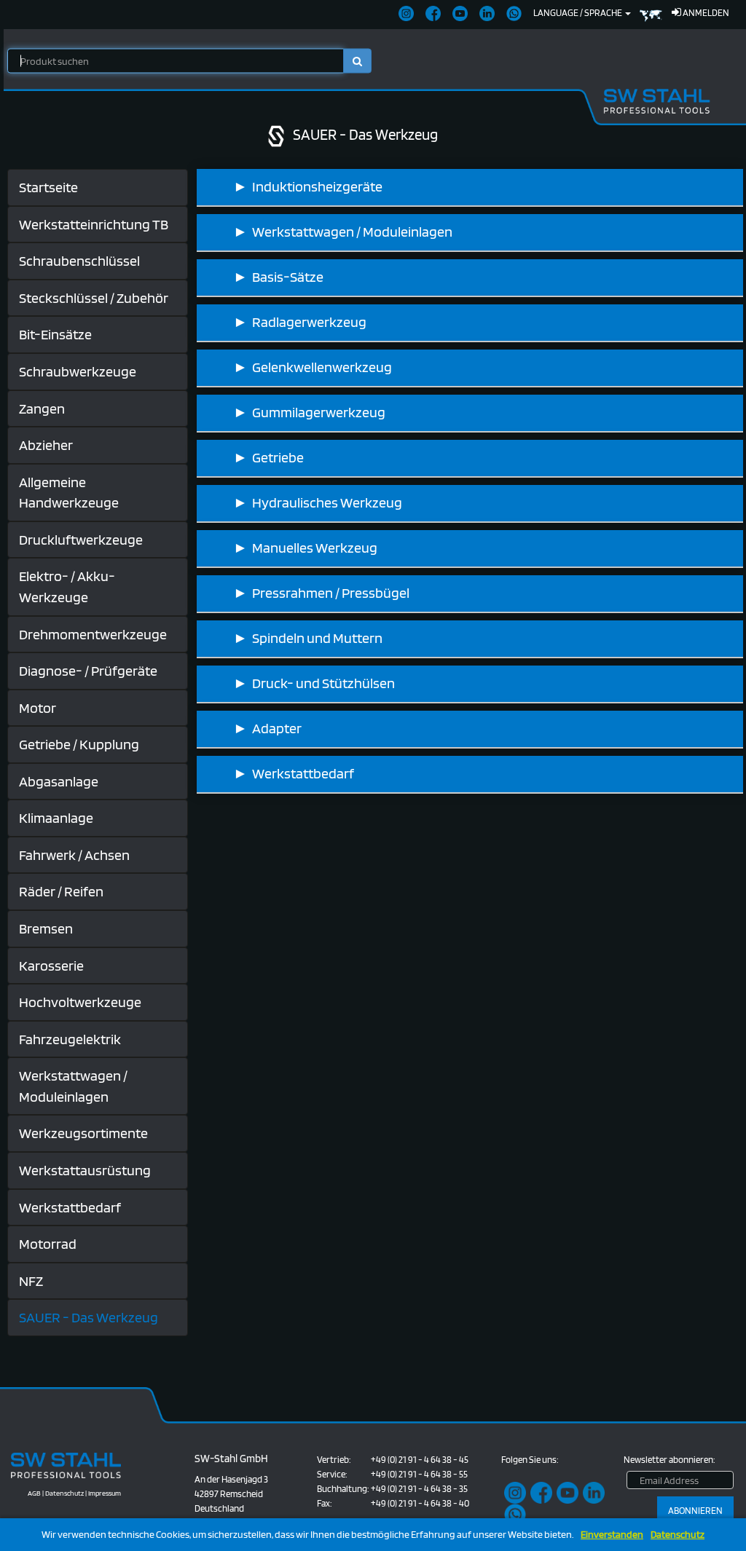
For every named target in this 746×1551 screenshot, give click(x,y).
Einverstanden (612, 1534)
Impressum (104, 1492)
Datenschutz (677, 1534)
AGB (34, 1492)
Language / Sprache (578, 12)
